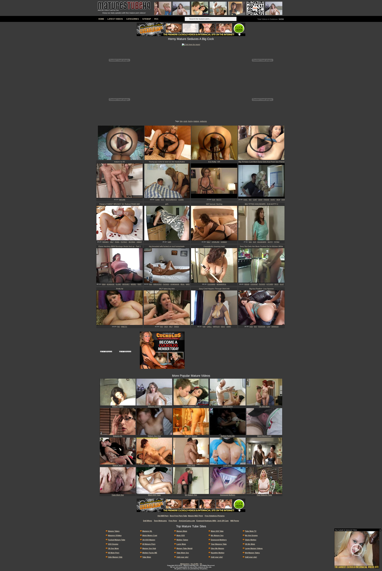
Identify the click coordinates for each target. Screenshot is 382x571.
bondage (110, 284)
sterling (215, 242)
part (139, 284)
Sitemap (146, 19)
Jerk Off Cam (223, 521)
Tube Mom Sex (118, 495)
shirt (229, 326)
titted (276, 242)
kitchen (270, 284)
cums (157, 199)
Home (101, 19)
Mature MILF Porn (195, 516)
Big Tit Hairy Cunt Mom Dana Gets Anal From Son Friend (261, 162)
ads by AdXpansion (106, 351)
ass (251, 326)
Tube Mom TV (250, 531)
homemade (174, 284)
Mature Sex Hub (154, 436)
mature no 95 (119, 162)
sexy (276, 284)
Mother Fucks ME (228, 436)
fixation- (261, 326)
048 (204, 326)
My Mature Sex (191, 495)
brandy (106, 242)
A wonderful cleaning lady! (214, 246)
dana (260, 199)
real (183, 284)
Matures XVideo (154, 406)
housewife (261, 242)
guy (162, 199)
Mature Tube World (264, 465)
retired (132, 242)
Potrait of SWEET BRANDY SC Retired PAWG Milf (119, 204)
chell (209, 326)
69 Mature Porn (148, 544)
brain (247, 284)
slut (282, 284)
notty (218, 199)
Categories (132, 19)
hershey (126, 284)
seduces (203, 121)
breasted (157, 284)
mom (278, 199)
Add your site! (182, 557)
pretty (124, 326)
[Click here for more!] (191, 45)
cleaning (211, 284)
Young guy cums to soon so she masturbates (167, 162)
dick (166, 326)
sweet (139, 242)
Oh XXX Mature (191, 436)
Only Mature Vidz (115, 557)
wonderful (221, 284)
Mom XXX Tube (154, 495)
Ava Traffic (194, 564)
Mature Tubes (117, 406)
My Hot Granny (251, 535)
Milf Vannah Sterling (214, 204)
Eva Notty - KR (214, 162)
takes (176, 326)
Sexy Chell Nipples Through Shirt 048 (214, 289)
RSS (156, 19)
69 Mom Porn (113, 553)
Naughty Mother (217, 553)
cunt (255, 199)
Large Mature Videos (254, 548)
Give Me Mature (217, 548)
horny (190, 121)
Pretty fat (119, 289)
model (133, 284)
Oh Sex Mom (264, 406)
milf (112, 242)
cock (185, 121)
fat (118, 326)
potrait (124, 242)
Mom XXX (191, 465)
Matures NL (117, 436)
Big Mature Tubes (252, 553)
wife (188, 284)
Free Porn (173, 521)
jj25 (166, 204)
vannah (224, 242)
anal (246, 199)
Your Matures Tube (264, 495)
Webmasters (184, 564)
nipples (216, 326)
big (181, 121)
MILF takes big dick (167, 289)
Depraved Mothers (227, 495)
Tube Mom (146, 557)
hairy (273, 199)
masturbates (171, 199)
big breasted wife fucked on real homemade (167, 246)
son (283, 199)
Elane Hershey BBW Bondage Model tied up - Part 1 (119, 246)
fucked (166, 284)
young (181, 199)
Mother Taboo (154, 465)
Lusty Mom (227, 465)
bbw (103, 284)
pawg (117, 242)
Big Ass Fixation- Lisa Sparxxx (261, 289)
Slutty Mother (250, 540)
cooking (254, 284)
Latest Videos (115, 19)
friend (266, 199)
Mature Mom (118, 465)
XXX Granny (228, 406)
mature (196, 121)
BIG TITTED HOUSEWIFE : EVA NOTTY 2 (261, 204)
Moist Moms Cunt (264, 436)
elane (118, 284)
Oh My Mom (250, 544)
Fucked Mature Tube (191, 406)
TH (201, 564)
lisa (268, 326)
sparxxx (275, 326)
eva (213, 199)
